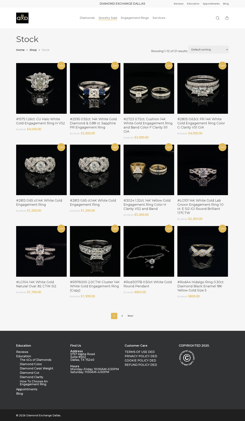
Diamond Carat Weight (36, 368)
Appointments (26, 389)
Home (20, 50)
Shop (33, 50)
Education (23, 356)
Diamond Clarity (31, 377)
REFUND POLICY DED (141, 365)
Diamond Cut (29, 372)
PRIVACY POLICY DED (141, 356)
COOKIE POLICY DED (140, 360)
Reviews (22, 352)
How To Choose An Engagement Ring (34, 383)
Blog (19, 393)
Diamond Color (31, 364)
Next (130, 315)
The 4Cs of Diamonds (35, 359)
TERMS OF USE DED (140, 352)
